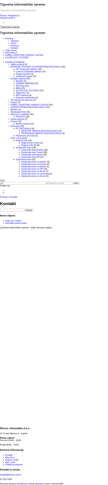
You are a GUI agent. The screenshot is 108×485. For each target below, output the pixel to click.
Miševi (19, 88)
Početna (9, 38)
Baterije (19, 81)
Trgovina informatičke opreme (22, 4)
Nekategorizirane (19, 112)
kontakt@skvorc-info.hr (10, 475)
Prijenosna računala (25, 136)
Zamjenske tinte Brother (32, 150)
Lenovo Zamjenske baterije (28, 71)
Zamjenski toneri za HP (32, 169)
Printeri (14, 121)
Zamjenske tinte (23, 147)
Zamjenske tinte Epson (32, 155)
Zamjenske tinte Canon (32, 152)
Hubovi (14, 102)
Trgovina (15, 41)
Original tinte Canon (30, 143)
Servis (13, 43)
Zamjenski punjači (24, 76)
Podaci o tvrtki (11, 460)
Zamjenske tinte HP (30, 157)
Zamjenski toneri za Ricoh (33, 171)
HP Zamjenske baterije (26, 69)
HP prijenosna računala (22, 100)
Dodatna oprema (18, 79)
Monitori (14, 109)
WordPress (22, 484)
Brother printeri (23, 124)
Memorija (20, 86)
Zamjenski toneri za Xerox (33, 176)
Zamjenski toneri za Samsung (35, 174)
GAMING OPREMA (25, 83)
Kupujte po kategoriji (14, 62)
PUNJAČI (20, 117)
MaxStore (39, 484)
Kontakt (14, 48)
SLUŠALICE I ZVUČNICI (17, 57)
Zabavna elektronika (25, 98)
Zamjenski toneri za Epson (33, 166)
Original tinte (22, 140)
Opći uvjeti (10, 462)
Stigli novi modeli (13, 221)
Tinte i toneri (11, 50)
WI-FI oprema (22, 95)
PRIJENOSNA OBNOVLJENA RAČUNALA (41, 133)
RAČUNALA (11, 53)
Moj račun (9, 457)
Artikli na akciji (17, 64)
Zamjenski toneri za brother (33, 162)
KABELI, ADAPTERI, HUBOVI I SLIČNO (24, 55)
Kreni (76, 183)
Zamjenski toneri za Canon (33, 164)
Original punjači (23, 74)
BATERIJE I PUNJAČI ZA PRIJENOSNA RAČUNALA (36, 67)
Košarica (15, 45)
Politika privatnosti (13, 464)
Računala (15, 126)
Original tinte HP (28, 145)
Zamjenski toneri (23, 159)
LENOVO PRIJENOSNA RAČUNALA (28, 107)
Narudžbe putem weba (15, 223)
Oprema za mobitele (20, 114)
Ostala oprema (17, 119)
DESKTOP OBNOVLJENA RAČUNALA (39, 131)
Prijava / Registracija (9, 15)
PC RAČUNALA (23, 128)
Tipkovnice (21, 93)
